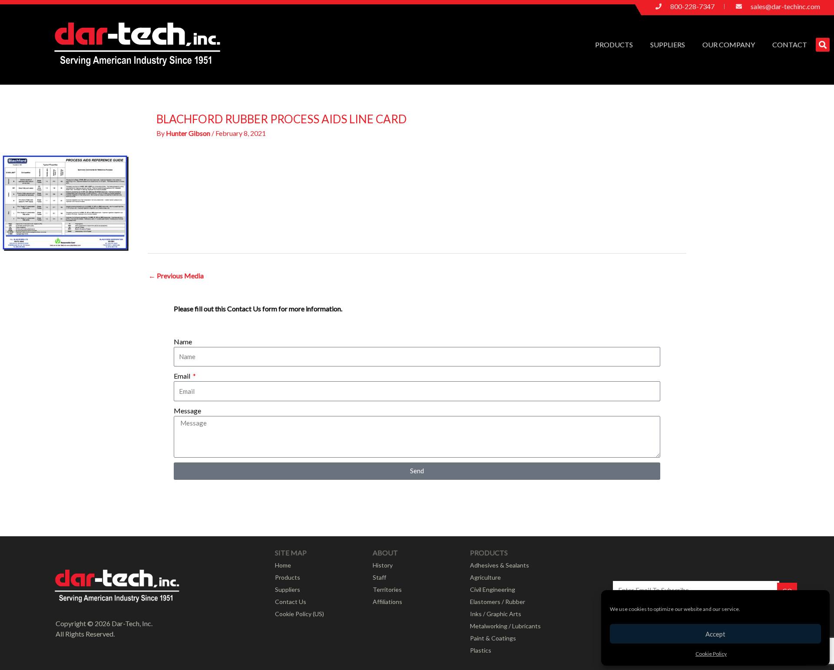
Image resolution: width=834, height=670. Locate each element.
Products (614, 44)
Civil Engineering (492, 589)
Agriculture (485, 577)
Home (283, 565)
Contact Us (290, 601)
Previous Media (176, 275)
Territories (387, 589)
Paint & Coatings (493, 638)
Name (183, 341)
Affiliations (387, 601)
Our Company (728, 44)
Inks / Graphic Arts (495, 613)
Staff (379, 577)
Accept (715, 634)
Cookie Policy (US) (299, 613)
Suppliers (667, 44)
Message (187, 410)
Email (183, 376)
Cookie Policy (711, 653)
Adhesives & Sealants (499, 565)
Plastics (480, 650)
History (383, 565)
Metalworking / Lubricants (505, 626)
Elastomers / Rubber (497, 601)
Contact (789, 44)
